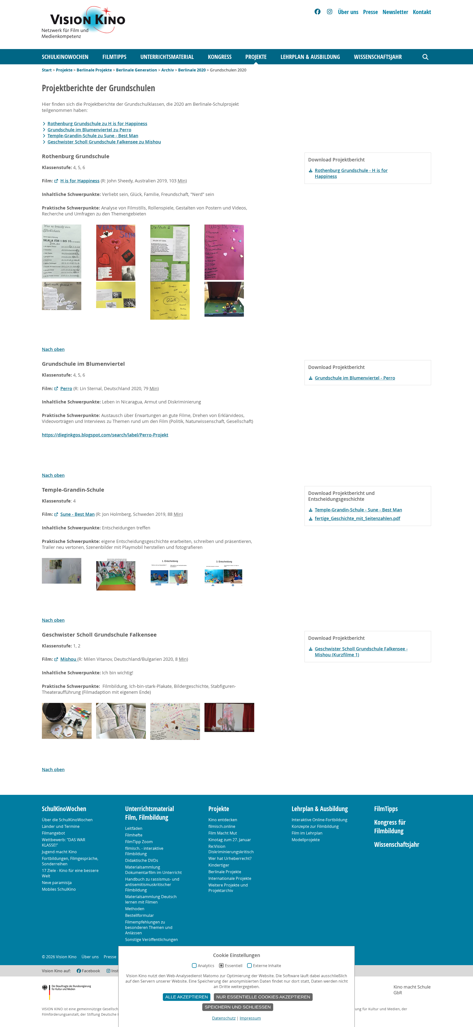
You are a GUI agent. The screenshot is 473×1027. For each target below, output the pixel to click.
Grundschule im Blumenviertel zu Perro (89, 130)
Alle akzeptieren (186, 996)
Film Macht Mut (222, 833)
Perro (66, 388)
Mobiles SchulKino (59, 889)
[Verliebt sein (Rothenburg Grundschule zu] (115, 253)
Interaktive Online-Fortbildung (319, 819)
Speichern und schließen (238, 1007)
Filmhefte (133, 835)
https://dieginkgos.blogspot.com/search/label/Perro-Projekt (105, 435)
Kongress (220, 57)
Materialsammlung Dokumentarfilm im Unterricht (153, 869)
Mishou (68, 659)
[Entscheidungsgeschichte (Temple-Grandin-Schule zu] (170, 572)
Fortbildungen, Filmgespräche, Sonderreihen (70, 861)
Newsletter (395, 12)
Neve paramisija (57, 882)
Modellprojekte (306, 839)
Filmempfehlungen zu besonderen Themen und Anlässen (148, 927)
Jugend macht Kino (59, 851)
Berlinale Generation (136, 70)
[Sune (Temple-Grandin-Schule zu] (61, 571)
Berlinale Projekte (94, 70)
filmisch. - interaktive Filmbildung (144, 851)
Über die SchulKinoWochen (67, 819)
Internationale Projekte (229, 878)
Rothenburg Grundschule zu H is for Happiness (97, 123)
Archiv (167, 70)
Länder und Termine (61, 826)
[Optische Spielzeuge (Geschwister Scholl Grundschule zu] (67, 721)
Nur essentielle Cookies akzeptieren (263, 996)
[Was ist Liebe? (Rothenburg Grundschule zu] (224, 252)
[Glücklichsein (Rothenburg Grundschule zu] (61, 252)
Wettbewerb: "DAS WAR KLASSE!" (63, 842)
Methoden (134, 908)
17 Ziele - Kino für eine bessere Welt (70, 873)
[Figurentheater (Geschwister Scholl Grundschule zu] (229, 717)
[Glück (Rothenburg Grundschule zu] (170, 301)
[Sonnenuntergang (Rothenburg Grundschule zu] (224, 299)
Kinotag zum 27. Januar (229, 839)
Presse (370, 12)
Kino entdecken (222, 819)
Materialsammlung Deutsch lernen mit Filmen (151, 899)
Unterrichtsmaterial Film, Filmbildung (149, 813)
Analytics (206, 966)
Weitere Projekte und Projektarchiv (228, 887)
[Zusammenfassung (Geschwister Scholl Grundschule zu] (121, 721)
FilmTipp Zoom (139, 841)
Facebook (91, 971)
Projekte (256, 57)
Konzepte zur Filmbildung (315, 826)
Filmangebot (53, 833)
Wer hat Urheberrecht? (230, 858)
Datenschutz (224, 1018)
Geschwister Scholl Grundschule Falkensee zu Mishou (104, 142)
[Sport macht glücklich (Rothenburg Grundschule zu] (61, 296)
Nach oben (53, 349)
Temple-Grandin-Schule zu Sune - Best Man (93, 136)
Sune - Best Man (77, 514)
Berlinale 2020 (192, 70)
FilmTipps (114, 57)
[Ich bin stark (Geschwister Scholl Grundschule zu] (175, 721)
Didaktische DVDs (141, 860)
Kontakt (422, 12)
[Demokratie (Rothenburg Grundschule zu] (115, 295)
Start (47, 70)
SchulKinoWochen (65, 57)
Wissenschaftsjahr (378, 57)
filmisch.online (221, 826)
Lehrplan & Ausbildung (310, 57)
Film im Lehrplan (307, 833)
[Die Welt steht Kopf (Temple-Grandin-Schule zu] (115, 574)
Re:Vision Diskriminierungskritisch (231, 849)
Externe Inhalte (267, 966)
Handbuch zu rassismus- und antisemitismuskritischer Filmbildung (152, 884)
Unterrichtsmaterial (167, 57)
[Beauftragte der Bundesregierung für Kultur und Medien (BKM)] (66, 993)
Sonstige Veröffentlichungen (151, 939)
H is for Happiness (80, 181)
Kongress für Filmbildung (390, 826)
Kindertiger (218, 865)
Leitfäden (133, 828)
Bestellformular (139, 915)
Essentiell (233, 966)
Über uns (348, 12)
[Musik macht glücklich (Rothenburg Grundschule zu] (170, 253)
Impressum (250, 1018)
